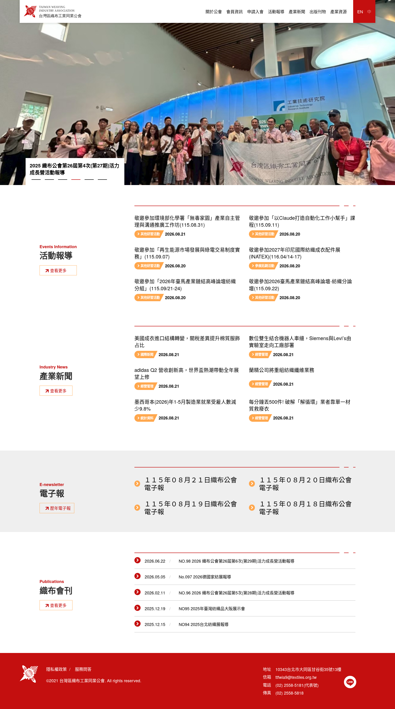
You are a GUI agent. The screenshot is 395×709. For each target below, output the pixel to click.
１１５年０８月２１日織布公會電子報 (190, 483)
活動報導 (276, 11)
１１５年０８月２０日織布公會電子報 (305, 483)
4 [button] (75, 184)
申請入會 (255, 11)
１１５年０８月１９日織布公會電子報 (190, 508)
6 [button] (102, 184)
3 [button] (62, 184)
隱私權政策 (56, 669)
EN (360, 11)
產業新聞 (297, 11)
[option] (197, 92)
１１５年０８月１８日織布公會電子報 (305, 508)
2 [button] (49, 184)
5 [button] (89, 184)
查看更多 (58, 270)
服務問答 (83, 669)
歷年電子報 (60, 508)
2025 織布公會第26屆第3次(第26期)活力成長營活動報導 (74, 169)
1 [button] (36, 184)
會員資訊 (234, 11)
